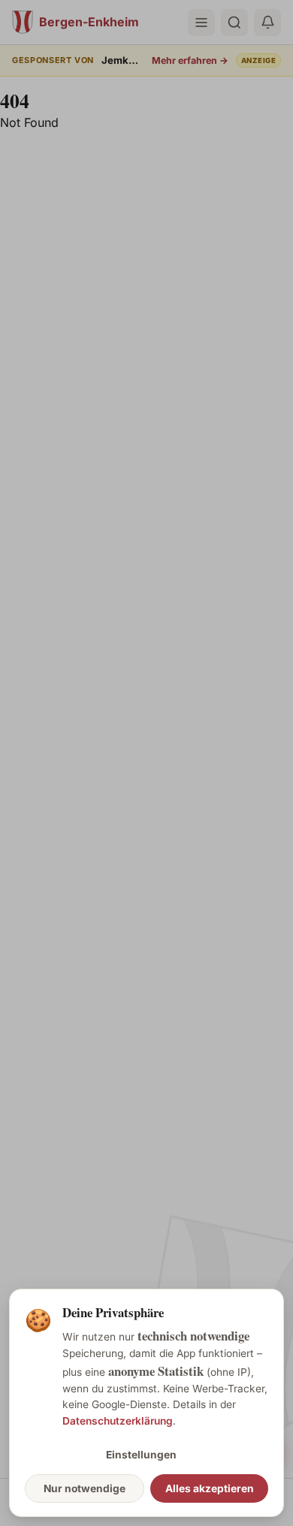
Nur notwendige (84, 1488)
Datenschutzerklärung (117, 1421)
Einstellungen (141, 1455)
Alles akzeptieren (209, 1488)
